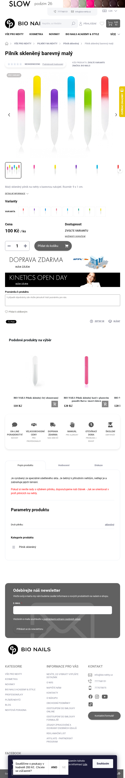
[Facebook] (90, 696)
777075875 (100, 687)
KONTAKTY (52, 692)
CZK (110, 11)
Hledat (73, 23)
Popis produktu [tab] (25, 465)
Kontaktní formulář (104, 715)
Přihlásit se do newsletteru (30, 629)
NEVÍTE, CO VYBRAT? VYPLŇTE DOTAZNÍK (62, 676)
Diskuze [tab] (99, 465)
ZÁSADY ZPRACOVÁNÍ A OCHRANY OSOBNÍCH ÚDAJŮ (62, 726)
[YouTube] (104, 696)
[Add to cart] (54, 404)
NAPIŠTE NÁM (54, 687)
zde (85, 764)
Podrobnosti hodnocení (52, 64)
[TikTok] (90, 703)
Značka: (81, 66)
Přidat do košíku (48, 246)
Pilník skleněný (27, 547)
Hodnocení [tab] (63, 465)
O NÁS (50, 682)
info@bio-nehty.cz (104, 675)
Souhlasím (103, 763)
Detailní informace (15, 193)
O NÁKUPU (52, 698)
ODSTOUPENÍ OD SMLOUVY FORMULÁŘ (61, 718)
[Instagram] (97, 696)
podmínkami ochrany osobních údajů (62, 619)
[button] (8, 380)
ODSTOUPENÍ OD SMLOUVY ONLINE (61, 710)
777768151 (100, 681)
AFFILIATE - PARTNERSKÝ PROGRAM (60, 740)
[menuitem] (15, 34)
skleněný (109, 524)
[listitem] (36, 378)
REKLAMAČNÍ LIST (56, 733)
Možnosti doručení (75, 236)
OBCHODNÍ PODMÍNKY (58, 703)
